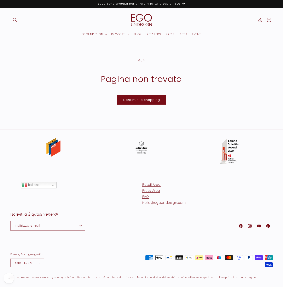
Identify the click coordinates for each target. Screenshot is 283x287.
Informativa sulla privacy (117, 277)
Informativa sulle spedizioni (197, 277)
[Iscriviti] (80, 226)
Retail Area (151, 184)
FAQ (145, 196)
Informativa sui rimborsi (82, 277)
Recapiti (224, 277)
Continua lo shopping (141, 100)
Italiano (33, 185)
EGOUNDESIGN (30, 277)
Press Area (151, 190)
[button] (14, 19)
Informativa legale (244, 277)
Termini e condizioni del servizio (157, 277)
